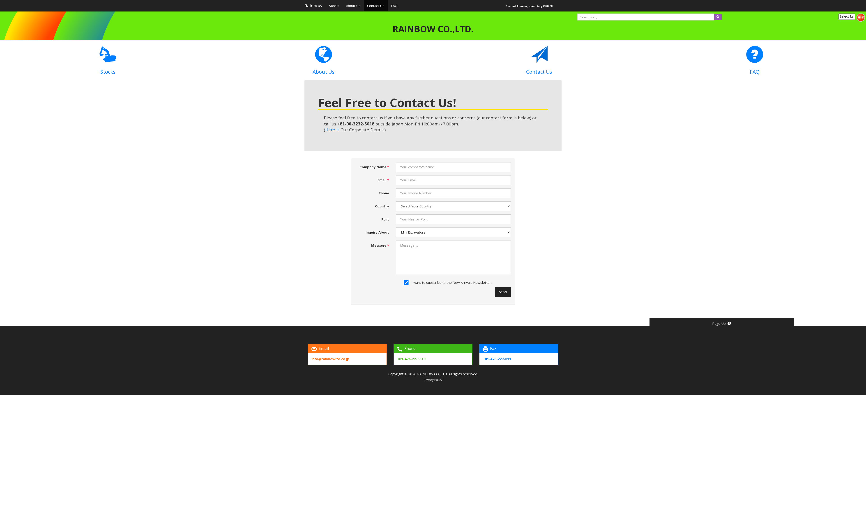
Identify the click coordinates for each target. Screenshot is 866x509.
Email (383, 180)
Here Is (333, 129)
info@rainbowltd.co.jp (330, 359)
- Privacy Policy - (433, 380)
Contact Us (375, 5)
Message (380, 245)
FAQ (394, 5)
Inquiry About (377, 232)
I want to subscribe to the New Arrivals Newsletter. (451, 282)
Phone (384, 193)
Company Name (374, 167)
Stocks (334, 5)
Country (382, 206)
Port (385, 219)
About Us (353, 5)
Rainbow (313, 6)
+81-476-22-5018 (411, 359)
